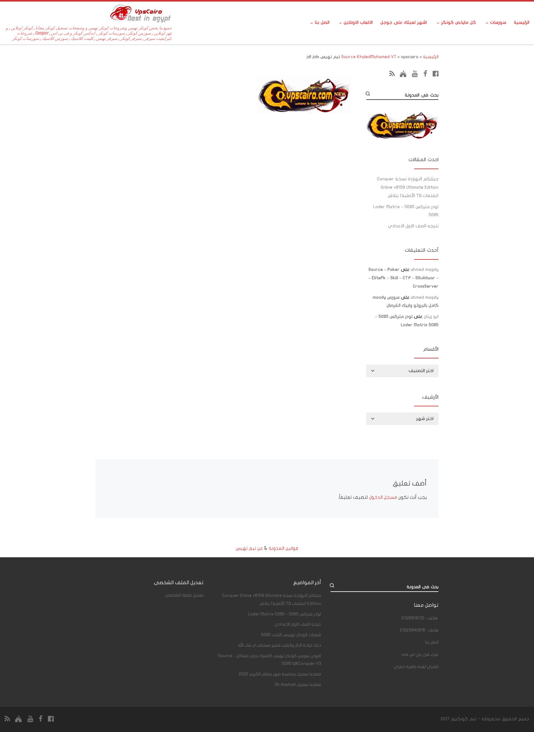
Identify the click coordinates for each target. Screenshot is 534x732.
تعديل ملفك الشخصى (184, 595)
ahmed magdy (425, 269)
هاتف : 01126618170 (419, 618)
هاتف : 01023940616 (419, 630)
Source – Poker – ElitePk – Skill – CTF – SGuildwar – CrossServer (403, 278)
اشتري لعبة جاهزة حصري (416, 667)
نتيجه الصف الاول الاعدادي (413, 226)
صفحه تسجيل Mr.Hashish (298, 685)
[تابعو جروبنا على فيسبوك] (425, 73)
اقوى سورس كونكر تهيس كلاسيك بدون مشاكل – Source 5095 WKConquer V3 (269, 660)
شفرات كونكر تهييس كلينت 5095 (291, 635)
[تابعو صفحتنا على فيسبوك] (436, 73)
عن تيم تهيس (249, 548)
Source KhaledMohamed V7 (368, 56)
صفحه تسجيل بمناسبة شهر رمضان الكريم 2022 (280, 674)
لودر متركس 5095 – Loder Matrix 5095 (406, 210)
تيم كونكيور (463, 719)
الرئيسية (431, 56)
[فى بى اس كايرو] (403, 73)
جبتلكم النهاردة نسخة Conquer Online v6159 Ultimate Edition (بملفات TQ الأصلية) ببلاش (408, 187)
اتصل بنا (432, 642)
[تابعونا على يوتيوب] (415, 73)
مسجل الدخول (383, 497)
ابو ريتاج (431, 316)
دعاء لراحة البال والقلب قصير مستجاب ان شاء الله (279, 645)
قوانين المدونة (283, 548)
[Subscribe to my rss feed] (392, 73)
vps (420, 655)
